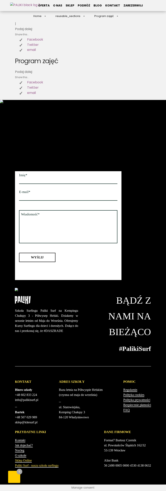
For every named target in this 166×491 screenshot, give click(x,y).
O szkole (20, 455)
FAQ (126, 410)
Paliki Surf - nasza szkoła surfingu (37, 465)
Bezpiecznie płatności (137, 405)
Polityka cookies (133, 395)
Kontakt (112, 5)
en (147, 8)
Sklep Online (23, 460)
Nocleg (19, 450)
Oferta (44, 5)
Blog (98, 5)
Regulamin (130, 389)
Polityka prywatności (136, 400)
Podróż (84, 5)
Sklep (70, 5)
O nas (57, 5)
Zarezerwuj (133, 5)
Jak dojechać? (24, 445)
